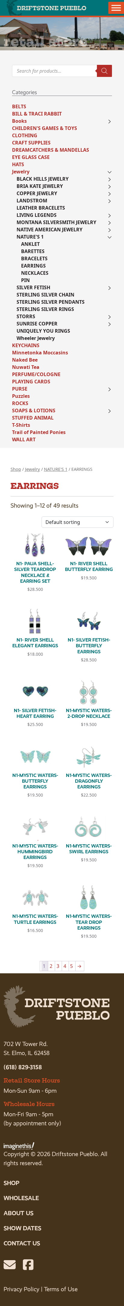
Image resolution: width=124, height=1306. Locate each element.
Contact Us (22, 1243)
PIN (25, 280)
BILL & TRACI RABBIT (37, 113)
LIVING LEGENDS (37, 215)
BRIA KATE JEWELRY (40, 186)
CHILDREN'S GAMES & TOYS (44, 128)
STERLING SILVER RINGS (45, 309)
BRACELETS (34, 258)
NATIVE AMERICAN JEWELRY (49, 229)
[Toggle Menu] (116, 8)
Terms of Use (61, 1289)
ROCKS (20, 403)
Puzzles (21, 396)
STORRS (26, 316)
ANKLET (30, 244)
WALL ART (24, 439)
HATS (18, 164)
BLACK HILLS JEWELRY (43, 179)
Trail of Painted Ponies (39, 432)
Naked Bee (25, 360)
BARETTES (33, 251)
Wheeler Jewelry (36, 338)
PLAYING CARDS (31, 381)
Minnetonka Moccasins (40, 352)
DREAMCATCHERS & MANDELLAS (50, 150)
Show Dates (22, 1228)
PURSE (19, 388)
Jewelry (20, 171)
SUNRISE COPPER (37, 323)
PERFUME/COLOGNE (36, 374)
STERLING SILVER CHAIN (45, 294)
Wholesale (21, 1198)
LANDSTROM (32, 200)
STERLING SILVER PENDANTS (51, 302)
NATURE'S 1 (30, 236)
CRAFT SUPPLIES (31, 142)
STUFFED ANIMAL (33, 417)
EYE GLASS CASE (31, 157)
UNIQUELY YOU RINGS (43, 331)
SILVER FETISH (33, 287)
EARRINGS (33, 265)
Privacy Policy (21, 1289)
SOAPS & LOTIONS (33, 410)
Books (19, 121)
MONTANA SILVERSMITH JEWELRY (56, 222)
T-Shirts (21, 425)
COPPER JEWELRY (37, 193)
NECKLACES (34, 273)
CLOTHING (24, 135)
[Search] (104, 71)
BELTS (19, 106)
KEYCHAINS (25, 345)
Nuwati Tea (25, 367)
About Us (18, 1213)
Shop (16, 469)
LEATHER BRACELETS (41, 207)
